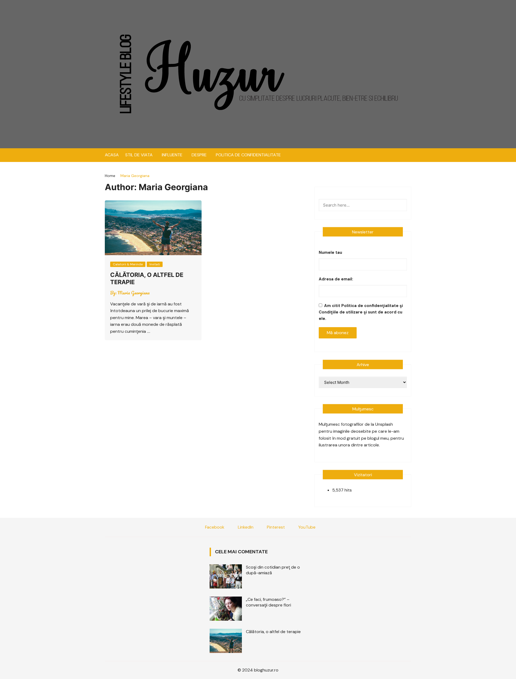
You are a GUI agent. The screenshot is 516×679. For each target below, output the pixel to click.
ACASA (112, 155)
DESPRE (199, 155)
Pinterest (275, 527)
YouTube (306, 527)
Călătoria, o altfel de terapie (273, 631)
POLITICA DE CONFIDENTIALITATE (248, 155)
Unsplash (384, 424)
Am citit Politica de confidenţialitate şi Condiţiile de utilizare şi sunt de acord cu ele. (361, 312)
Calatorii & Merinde (128, 264)
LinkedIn (245, 527)
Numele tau (330, 252)
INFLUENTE (172, 155)
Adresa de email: (336, 279)
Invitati (154, 264)
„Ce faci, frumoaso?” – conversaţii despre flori (268, 602)
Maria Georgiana (134, 293)
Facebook (214, 527)
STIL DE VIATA (139, 155)
